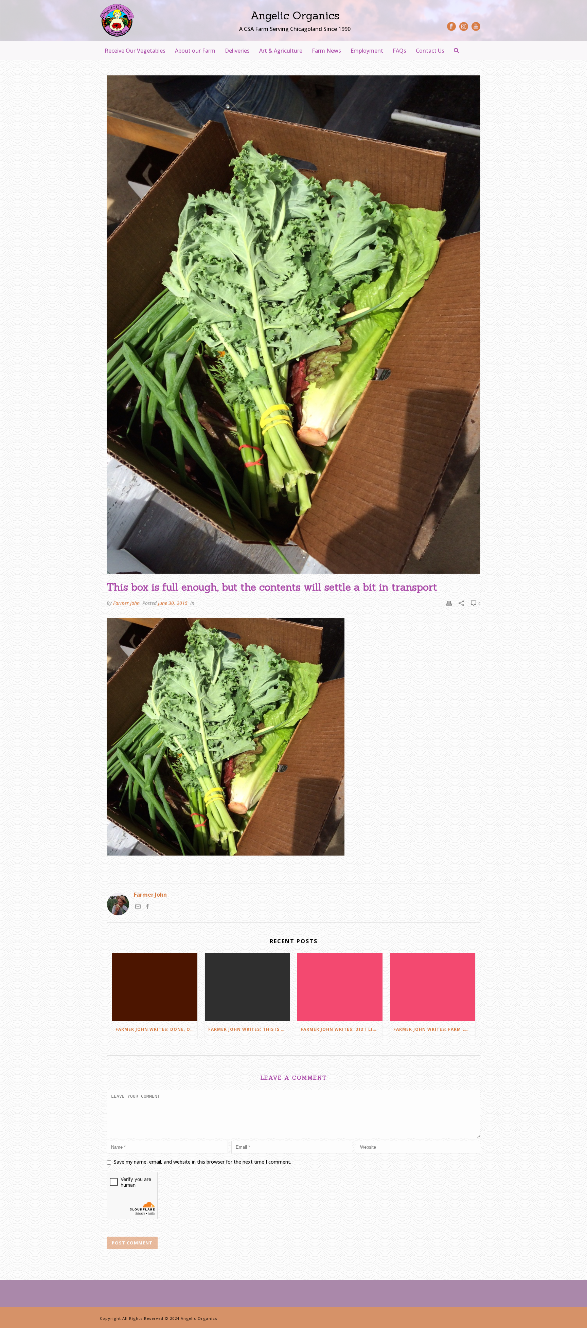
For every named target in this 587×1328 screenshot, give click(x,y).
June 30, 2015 (173, 603)
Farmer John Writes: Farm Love (434, 1029)
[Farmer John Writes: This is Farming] (247, 987)
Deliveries (237, 50)
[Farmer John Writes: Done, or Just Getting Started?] (154, 987)
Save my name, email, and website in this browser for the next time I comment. (202, 1162)
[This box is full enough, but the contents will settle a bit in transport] (293, 324)
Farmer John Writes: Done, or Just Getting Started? (156, 1029)
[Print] (449, 603)
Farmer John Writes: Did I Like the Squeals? (342, 1029)
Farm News (326, 50)
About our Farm (195, 50)
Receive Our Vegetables (135, 50)
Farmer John (126, 603)
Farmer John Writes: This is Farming (249, 1029)
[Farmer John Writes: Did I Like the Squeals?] (340, 987)
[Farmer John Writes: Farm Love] (432, 987)
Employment (367, 50)
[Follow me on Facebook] (147, 907)
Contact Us (430, 50)
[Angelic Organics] (117, 20)
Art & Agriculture (280, 50)
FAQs (399, 50)
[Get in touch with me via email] (138, 907)
